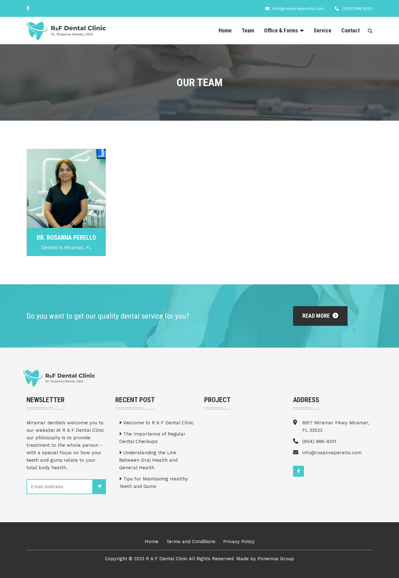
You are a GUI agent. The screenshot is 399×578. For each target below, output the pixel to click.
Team (248, 30)
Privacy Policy (239, 541)
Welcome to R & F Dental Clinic (158, 423)
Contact (350, 30)
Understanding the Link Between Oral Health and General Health (148, 460)
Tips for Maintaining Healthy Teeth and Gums (153, 482)
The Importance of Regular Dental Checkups (152, 437)
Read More (316, 315)
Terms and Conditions (190, 541)
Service (322, 30)
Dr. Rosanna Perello (66, 237)
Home (225, 30)
